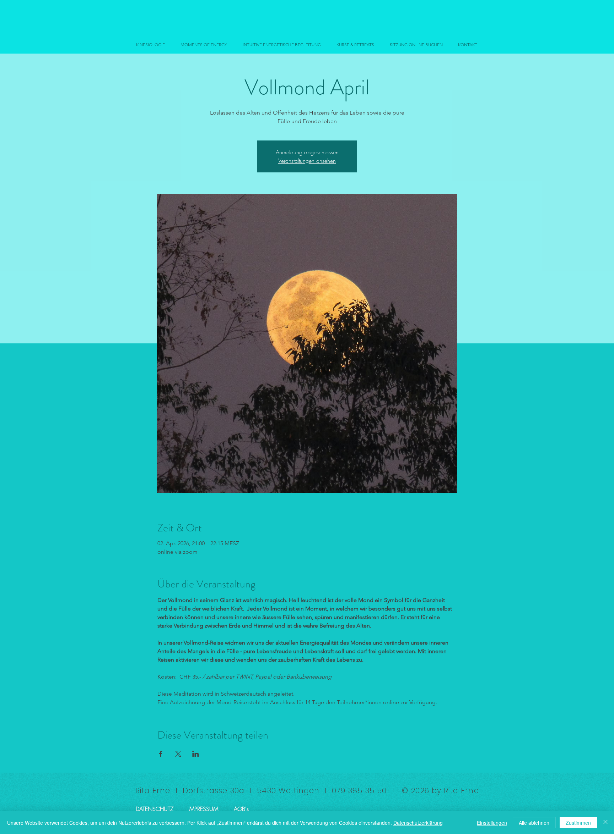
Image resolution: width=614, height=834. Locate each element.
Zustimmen (578, 822)
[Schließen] (605, 822)
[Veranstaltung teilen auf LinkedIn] (195, 754)
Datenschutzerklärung (418, 822)
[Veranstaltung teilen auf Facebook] (160, 754)
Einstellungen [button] (492, 822)
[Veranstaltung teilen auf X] (178, 754)
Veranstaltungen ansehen (307, 161)
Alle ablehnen (534, 822)
